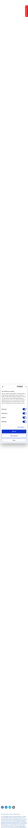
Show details (21, 427)
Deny (14, 440)
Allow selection (14, 435)
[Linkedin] (6, 807)
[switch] (24, 413)
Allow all (14, 431)
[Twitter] (9, 807)
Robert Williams (6, 814)
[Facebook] (2, 807)
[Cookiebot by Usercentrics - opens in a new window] (17, 387)
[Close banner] (25, 386)
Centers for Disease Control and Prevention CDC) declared (13, 821)
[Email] (13, 807)
